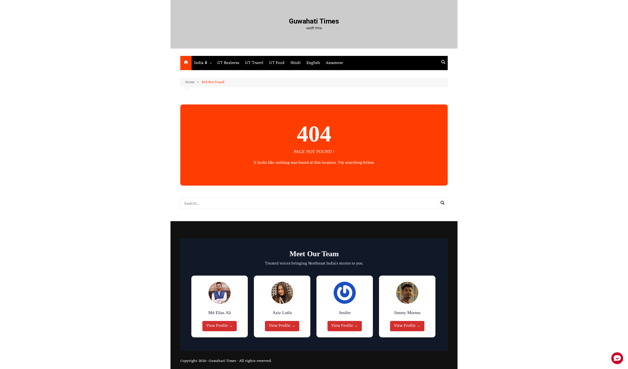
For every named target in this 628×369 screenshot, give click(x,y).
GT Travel (254, 63)
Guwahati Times (314, 21)
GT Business (228, 63)
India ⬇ (201, 63)
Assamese (334, 63)
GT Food (277, 63)
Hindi (295, 63)
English (313, 63)
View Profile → (219, 325)
